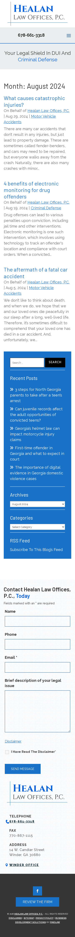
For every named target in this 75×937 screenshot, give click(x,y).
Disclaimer (13, 741)
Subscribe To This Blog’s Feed (36, 549)
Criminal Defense (46, 208)
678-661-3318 (31, 35)
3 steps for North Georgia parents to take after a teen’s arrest (36, 395)
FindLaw (55, 922)
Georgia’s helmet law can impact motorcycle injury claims (35, 434)
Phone (11, 634)
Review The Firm (37, 902)
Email (11, 657)
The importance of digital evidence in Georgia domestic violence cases (36, 473)
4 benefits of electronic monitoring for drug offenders (31, 189)
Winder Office (24, 865)
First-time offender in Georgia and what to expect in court (37, 453)
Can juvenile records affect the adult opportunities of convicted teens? (36, 414)
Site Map (29, 918)
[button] (68, 35)
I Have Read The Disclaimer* (33, 752)
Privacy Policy (45, 918)
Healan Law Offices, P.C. (48, 110)
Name (10, 611)
